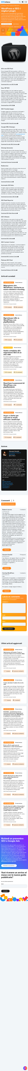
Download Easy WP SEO (7, 105)
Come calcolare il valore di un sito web (13, 683)
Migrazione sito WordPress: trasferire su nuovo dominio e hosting (13, 287)
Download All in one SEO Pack (9, 84)
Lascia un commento (19, 671)
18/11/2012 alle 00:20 (5, 556)
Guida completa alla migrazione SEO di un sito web (12, 352)
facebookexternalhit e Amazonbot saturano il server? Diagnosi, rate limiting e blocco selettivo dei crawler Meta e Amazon (14, 808)
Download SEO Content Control (9, 256)
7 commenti (18, 404)
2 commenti (17, 700)
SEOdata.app (5, 486)
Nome (4, 615)
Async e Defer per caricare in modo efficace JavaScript (11, 417)
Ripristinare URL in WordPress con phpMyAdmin (11, 320)
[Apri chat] (25, 1068)
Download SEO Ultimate (7, 238)
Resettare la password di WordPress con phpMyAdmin (13, 385)
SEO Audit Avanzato (7, 483)
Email (4, 621)
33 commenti (18, 372)
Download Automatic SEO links (9, 196)
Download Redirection (7, 181)
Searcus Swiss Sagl (7, 484)
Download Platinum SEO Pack (8, 270)
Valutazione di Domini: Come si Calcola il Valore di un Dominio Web (14, 653)
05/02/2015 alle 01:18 (5, 574)
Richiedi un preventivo (8, 865)
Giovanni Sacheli (6, 481)
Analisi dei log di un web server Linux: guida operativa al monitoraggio (12, 777)
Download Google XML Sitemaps (9, 144)
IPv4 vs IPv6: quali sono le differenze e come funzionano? (12, 745)
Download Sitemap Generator (9, 162)
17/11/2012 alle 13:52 (5, 511)
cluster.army (5, 487)
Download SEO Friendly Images (9, 123)
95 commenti (18, 339)
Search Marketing (8, 347)
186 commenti (19, 307)
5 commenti (18, 437)
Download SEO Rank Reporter (9, 213)
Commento (5, 601)
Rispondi (7, 549)
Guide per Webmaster (6, 24)
